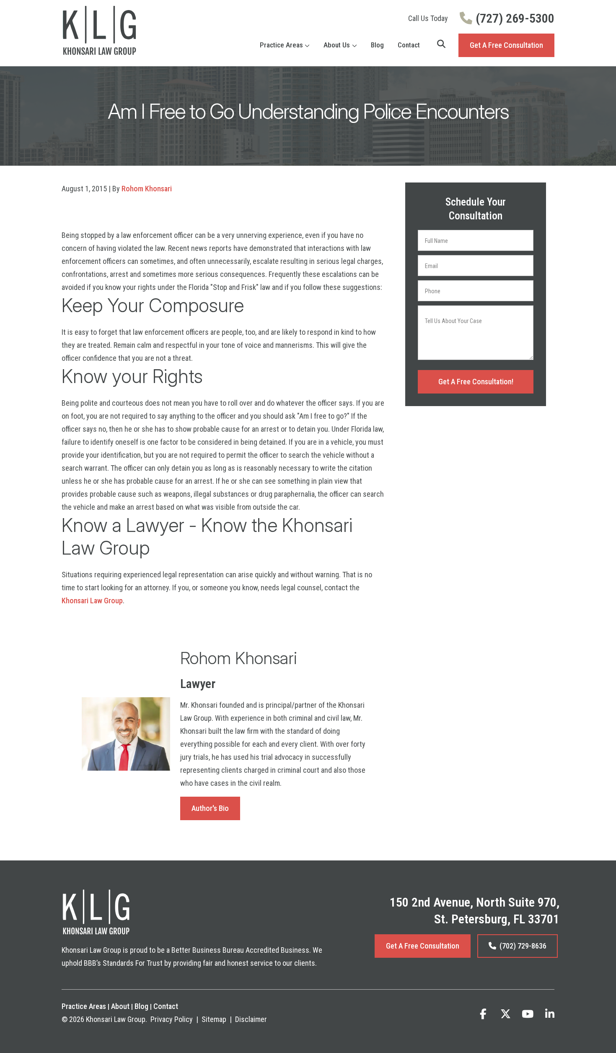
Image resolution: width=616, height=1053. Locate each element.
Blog (377, 45)
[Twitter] (505, 1014)
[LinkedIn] (549, 1014)
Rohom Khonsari (147, 188)
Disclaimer (251, 1019)
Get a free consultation (422, 945)
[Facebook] (483, 1014)
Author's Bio (210, 808)
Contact (409, 45)
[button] (308, 45)
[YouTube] (527, 1014)
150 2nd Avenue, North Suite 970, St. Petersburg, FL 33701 (474, 910)
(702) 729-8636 (523, 945)
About (120, 1006)
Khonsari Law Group (92, 600)
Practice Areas (281, 45)
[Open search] (441, 44)
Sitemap (214, 1019)
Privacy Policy (171, 1019)
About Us (337, 45)
